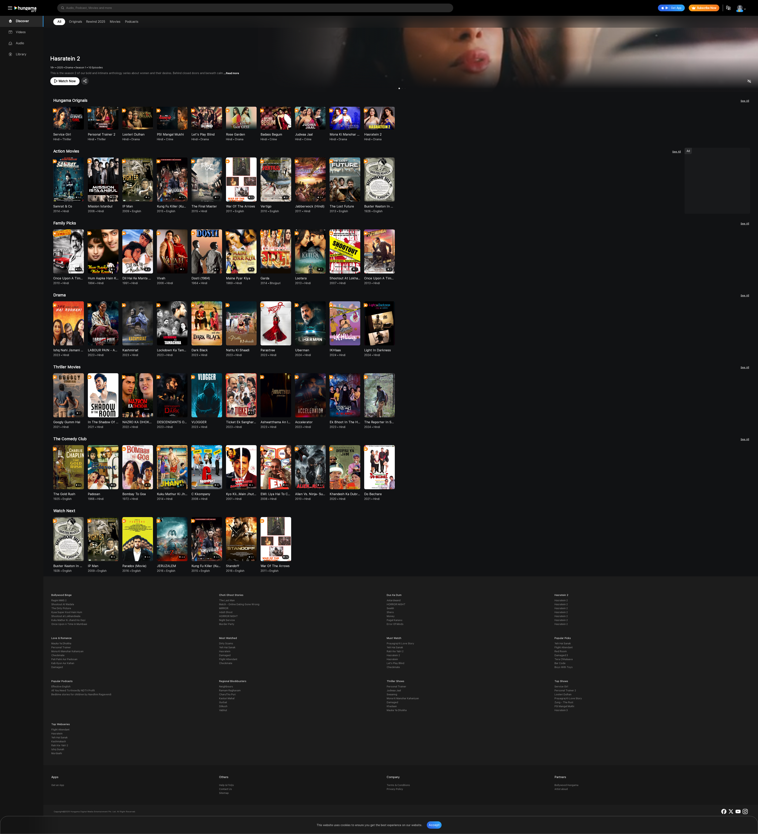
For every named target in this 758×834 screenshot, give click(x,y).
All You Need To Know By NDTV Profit (73, 690)
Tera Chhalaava (563, 659)
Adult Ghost (226, 612)
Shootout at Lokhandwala (65, 616)
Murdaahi (56, 753)
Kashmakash (58, 741)
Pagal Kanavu (394, 620)
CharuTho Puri (227, 694)
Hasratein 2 (561, 600)
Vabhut (223, 710)
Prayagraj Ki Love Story (400, 643)
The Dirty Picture (61, 608)
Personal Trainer (61, 647)
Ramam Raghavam (230, 690)
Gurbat (223, 702)
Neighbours (226, 686)
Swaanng (392, 694)
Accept (434, 825)
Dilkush (223, 706)
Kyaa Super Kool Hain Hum (66, 612)
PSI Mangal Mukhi (564, 706)
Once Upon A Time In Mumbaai (69, 624)
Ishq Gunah (57, 749)
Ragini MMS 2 (59, 600)
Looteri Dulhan (562, 694)
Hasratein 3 (561, 710)
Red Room (560, 651)
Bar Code (560, 663)
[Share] (85, 81)
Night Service (227, 620)
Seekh (390, 608)
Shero (390, 612)
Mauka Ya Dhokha (61, 643)
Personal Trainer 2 (565, 690)
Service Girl (561, 686)
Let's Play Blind (395, 663)
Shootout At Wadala (62, 604)
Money (391, 616)
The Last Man (227, 600)
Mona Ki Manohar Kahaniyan (67, 651)
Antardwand (394, 600)
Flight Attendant (228, 659)
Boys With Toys (563, 667)
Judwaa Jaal (394, 690)
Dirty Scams (226, 643)
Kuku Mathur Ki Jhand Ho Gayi (68, 620)
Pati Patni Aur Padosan (64, 659)
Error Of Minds (395, 624)
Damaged (57, 667)
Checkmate (58, 655)
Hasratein (224, 651)
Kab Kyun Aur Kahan (62, 663)
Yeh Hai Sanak (227, 647)
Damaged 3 (561, 655)
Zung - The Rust (563, 702)
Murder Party (226, 624)
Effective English (60, 686)
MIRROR (223, 608)
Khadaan (392, 706)
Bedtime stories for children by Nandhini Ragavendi (81, 694)
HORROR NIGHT (228, 616)
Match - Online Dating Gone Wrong (239, 604)
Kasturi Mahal (227, 698)
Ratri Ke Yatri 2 (395, 651)
